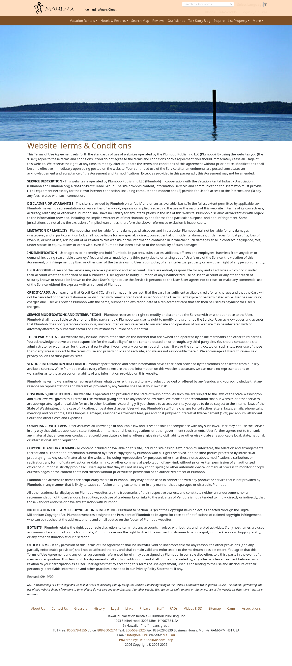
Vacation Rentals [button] (82, 20)
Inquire (219, 20)
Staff (160, 608)
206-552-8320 (136, 630)
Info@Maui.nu (137, 635)
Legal (115, 608)
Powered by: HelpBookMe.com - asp (146, 640)
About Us (38, 608)
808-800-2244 (107, 630)
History (99, 608)
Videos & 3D (193, 608)
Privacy (144, 608)
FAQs (174, 608)
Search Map (140, 20)
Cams (231, 608)
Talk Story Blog (199, 20)
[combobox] (205, 4)
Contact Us (59, 608)
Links (129, 608)
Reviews (158, 20)
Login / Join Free (254, 12)
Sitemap (215, 608)
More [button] (257, 20)
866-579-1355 (228, 12)
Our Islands (176, 20)
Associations (251, 608)
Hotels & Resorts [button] (113, 20)
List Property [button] (237, 20)
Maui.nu (169, 635)
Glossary (80, 608)
